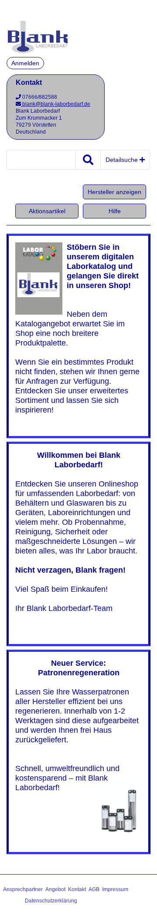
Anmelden (25, 63)
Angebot (55, 889)
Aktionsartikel (47, 211)
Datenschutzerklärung (51, 901)
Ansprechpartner (23, 889)
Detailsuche (123, 159)
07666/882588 (39, 97)
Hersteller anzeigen (114, 191)
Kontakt (77, 889)
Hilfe (115, 211)
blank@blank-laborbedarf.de (55, 104)
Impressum (115, 889)
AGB (94, 889)
